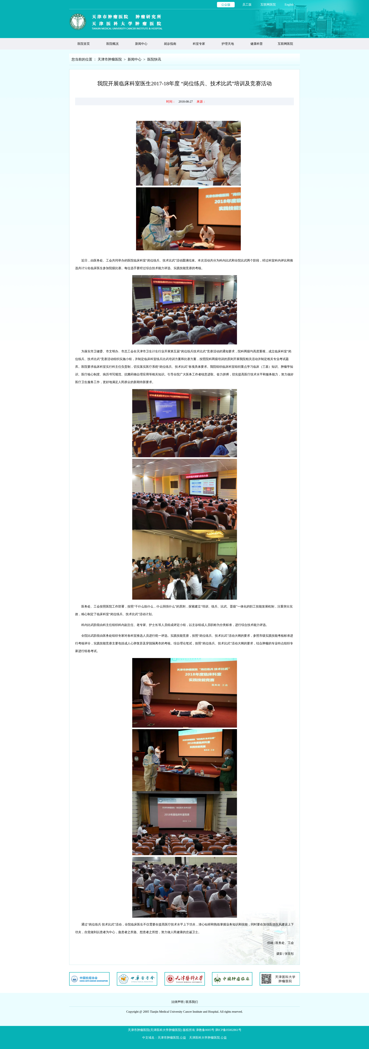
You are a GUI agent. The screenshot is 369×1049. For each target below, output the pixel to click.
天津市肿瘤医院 (110, 59)
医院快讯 (154, 59)
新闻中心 (134, 59)
